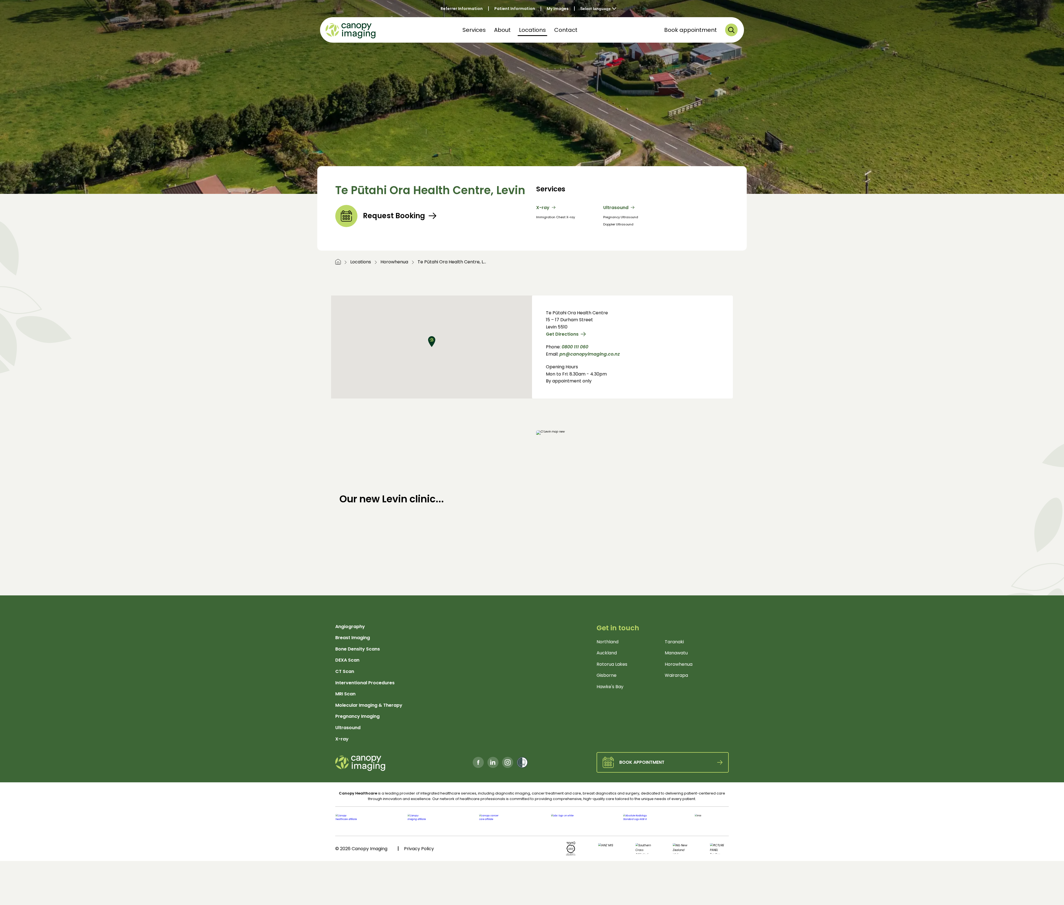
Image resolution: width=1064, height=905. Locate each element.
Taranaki (674, 642)
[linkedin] (492, 762)
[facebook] (478, 762)
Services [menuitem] (474, 30)
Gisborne (607, 675)
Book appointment (690, 30)
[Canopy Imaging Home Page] (350, 30)
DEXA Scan (347, 660)
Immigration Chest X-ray (555, 217)
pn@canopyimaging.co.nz (589, 354)
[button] (731, 30)
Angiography (350, 626)
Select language (595, 8)
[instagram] (507, 762)
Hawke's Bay (610, 686)
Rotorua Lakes (612, 664)
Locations (360, 262)
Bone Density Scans (357, 649)
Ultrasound (615, 208)
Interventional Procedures (365, 683)
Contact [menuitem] (565, 30)
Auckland (607, 653)
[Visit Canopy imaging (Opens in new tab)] (431, 821)
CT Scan (344, 671)
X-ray (542, 208)
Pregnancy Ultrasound (620, 217)
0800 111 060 (575, 347)
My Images (558, 8)
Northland (607, 642)
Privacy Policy (419, 848)
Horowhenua (394, 262)
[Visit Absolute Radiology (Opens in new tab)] (632, 821)
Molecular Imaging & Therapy (368, 705)
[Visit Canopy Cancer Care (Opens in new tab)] (498, 821)
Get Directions (562, 334)
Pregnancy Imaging (357, 716)
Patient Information (514, 8)
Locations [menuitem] (532, 30)
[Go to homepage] (338, 262)
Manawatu (676, 653)
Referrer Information (462, 8)
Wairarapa (676, 675)
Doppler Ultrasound (618, 224)
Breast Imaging (352, 637)
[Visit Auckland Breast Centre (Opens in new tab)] (565, 821)
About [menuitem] (502, 30)
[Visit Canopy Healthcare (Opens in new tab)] (364, 821)
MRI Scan (345, 694)
